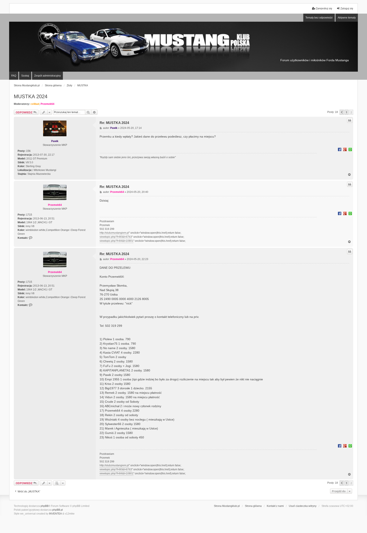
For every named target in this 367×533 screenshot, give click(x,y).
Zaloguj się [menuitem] (346, 8)
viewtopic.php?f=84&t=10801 (116, 240)
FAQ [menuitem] (13, 75)
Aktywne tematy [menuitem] (347, 17)
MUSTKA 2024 (30, 96)
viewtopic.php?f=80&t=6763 (116, 236)
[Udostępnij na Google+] (345, 149)
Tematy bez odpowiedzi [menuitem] (319, 17)
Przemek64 (47, 103)
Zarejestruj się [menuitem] (324, 8)
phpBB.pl (57, 509)
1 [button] (346, 112)
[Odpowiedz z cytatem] (350, 120)
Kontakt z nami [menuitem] (275, 506)
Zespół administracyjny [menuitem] (47, 75)
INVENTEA (55, 513)
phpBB (44, 506)
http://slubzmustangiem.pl (114, 232)
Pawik (54, 141)
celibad (35, 103)
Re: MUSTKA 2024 (114, 123)
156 (28, 150)
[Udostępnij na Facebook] (339, 149)
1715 (29, 214)
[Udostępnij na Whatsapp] (350, 149)
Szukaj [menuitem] (25, 75)
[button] (342, 112)
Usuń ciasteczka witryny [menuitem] (302, 506)
